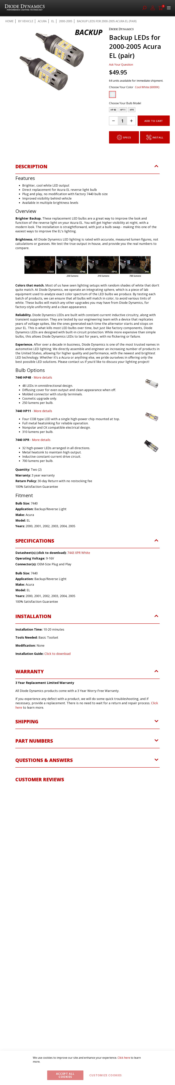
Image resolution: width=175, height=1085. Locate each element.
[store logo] (25, 7)
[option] (112, 94)
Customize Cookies (105, 1075)
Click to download (57, 654)
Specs (127, 137)
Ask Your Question (121, 64)
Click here (124, 1058)
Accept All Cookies (65, 1075)
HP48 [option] (113, 109)
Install (157, 137)
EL (52, 21)
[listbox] (136, 95)
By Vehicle (25, 21)
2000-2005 (65, 21)
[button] (22, 111)
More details (43, 377)
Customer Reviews (39, 779)
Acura (42, 21)
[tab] (87, 168)
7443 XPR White (78, 553)
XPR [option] (132, 109)
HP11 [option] (122, 109)
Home (9, 21)
